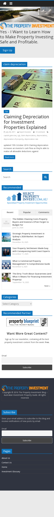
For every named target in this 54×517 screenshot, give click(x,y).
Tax (6, 111)
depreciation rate (31, 139)
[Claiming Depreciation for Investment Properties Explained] (27, 70)
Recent (10, 212)
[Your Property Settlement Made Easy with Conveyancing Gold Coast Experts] (6, 248)
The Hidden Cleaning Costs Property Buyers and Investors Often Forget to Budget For (30, 222)
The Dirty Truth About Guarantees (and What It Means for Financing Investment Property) (32, 276)
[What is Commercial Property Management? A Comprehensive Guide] (6, 261)
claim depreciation (28, 135)
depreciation (42, 135)
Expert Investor (25, 132)
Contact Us (7, 462)
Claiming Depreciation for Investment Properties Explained (26, 122)
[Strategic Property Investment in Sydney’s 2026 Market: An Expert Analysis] (6, 234)
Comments (43, 212)
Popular (27, 212)
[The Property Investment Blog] (5, 4)
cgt (18, 135)
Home (4, 467)
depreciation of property (13, 139)
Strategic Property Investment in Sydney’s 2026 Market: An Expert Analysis (28, 236)
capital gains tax (10, 135)
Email (4, 355)
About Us (6, 458)
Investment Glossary (11, 471)
